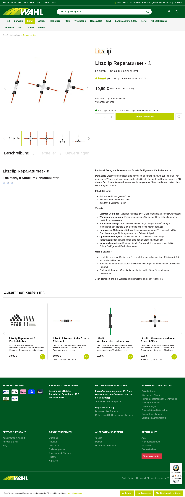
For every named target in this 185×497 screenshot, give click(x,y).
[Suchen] (148, 12)
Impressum (147, 445)
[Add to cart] (42, 356)
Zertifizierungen (149, 406)
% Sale (98, 438)
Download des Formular (106, 411)
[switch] (176, 481)
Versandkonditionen (104, 102)
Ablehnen (127, 493)
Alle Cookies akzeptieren (168, 493)
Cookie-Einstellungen (152, 414)
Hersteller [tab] (47, 153)
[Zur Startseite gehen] (23, 12)
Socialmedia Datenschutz (154, 418)
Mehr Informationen (75, 493)
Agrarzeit (53, 461)
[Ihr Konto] (169, 11)
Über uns (53, 438)
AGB (144, 438)
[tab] (16, 153)
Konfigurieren (144, 493)
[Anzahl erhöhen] (112, 116)
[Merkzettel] (176, 11)
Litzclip (116, 78)
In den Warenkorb (145, 117)
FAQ (5, 445)
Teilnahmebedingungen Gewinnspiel (159, 399)
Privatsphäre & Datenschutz (155, 410)
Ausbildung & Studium (60, 453)
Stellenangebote (57, 449)
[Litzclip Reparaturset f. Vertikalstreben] (22, 321)
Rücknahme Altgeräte (152, 395)
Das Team (54, 445)
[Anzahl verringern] (98, 116)
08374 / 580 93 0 (26, 2)
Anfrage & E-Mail (11, 442)
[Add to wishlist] (179, 116)
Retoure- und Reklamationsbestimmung (114, 415)
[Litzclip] (103, 52)
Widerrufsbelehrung (151, 442)
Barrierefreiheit (149, 449)
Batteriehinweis (149, 391)
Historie (52, 457)
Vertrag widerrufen (151, 456)
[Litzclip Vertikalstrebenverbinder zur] (110, 321)
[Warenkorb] (181, 11)
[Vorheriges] (5, 88)
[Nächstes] (88, 88)
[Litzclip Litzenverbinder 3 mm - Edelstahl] (66, 321)
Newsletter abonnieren (106, 445)
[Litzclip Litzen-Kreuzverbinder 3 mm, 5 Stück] (154, 321)
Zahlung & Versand (151, 403)
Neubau (53, 442)
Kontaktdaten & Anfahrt (14, 438)
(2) (108, 78)
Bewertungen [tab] (77, 153)
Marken (98, 442)
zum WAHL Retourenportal (108, 401)
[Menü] (180, 464)
